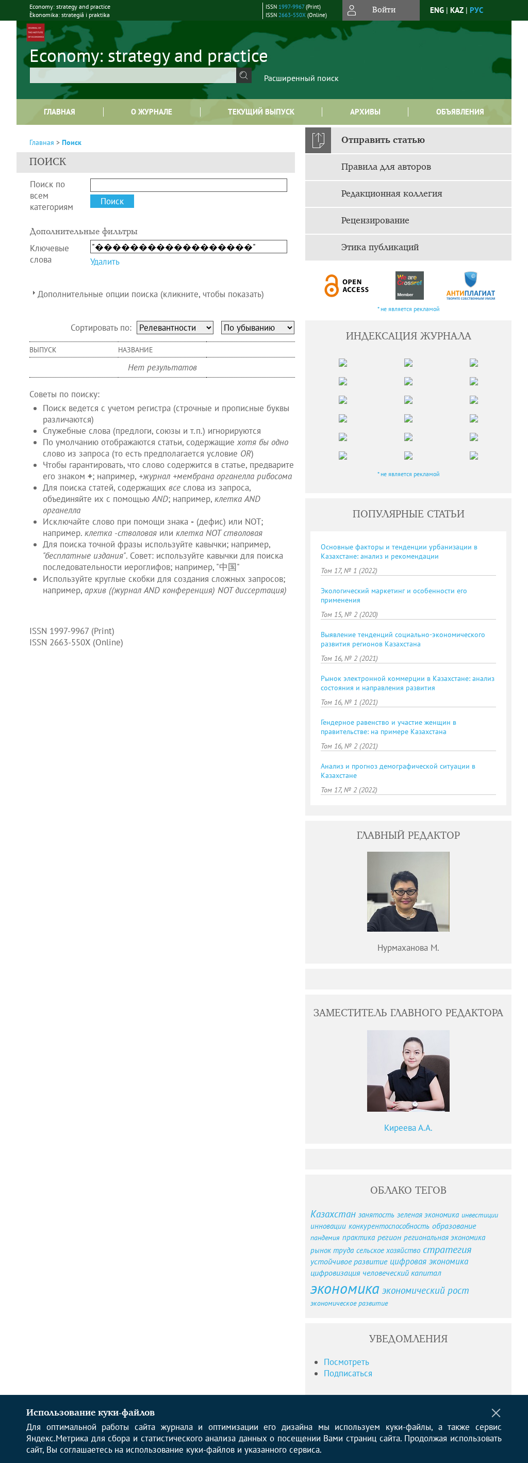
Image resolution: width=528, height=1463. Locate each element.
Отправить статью (383, 140)
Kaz (457, 10)
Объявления (460, 112)
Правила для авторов (386, 167)
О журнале (151, 112)
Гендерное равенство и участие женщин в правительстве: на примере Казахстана (388, 727)
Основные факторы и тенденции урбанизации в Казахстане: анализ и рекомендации (399, 551)
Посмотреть (346, 1362)
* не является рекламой (408, 309)
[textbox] (133, 75)
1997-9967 (291, 6)
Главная (59, 112)
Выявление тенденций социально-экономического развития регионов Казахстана (403, 639)
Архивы (365, 112)
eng (437, 10)
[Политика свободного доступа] (347, 285)
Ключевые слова (49, 253)
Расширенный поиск (301, 78)
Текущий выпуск (261, 112)
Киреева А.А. (408, 1127)
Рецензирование (375, 220)
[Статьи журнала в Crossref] (409, 285)
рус (476, 10)
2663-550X (292, 15)
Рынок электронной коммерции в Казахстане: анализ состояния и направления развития (407, 683)
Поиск (71, 142)
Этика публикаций (380, 247)
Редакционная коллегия (391, 194)
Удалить (105, 261)
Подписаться (348, 1373)
